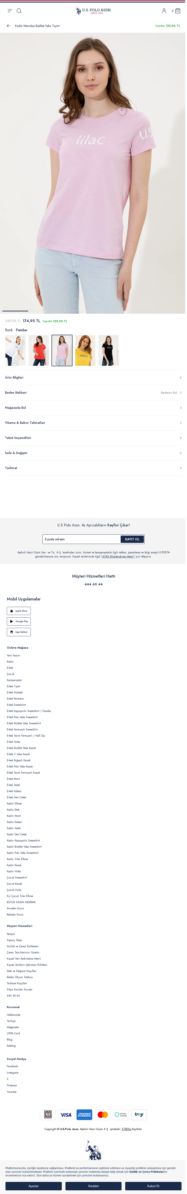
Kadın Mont (14, 816)
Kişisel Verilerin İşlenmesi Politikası (27, 965)
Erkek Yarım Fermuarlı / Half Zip (26, 736)
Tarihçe (11, 1021)
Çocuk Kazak (14, 884)
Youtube (11, 1092)
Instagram (12, 1072)
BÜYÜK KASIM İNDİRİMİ (21, 902)
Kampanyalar (14, 680)
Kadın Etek (13, 810)
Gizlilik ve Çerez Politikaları (23, 946)
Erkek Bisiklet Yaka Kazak (21, 748)
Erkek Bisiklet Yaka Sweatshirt (24, 723)
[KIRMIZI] (38, 350)
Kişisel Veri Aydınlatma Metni (24, 959)
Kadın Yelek (14, 828)
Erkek (10, 668)
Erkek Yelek (13, 785)
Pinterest (12, 1085)
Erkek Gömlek (15, 692)
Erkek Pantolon (15, 699)
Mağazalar (13, 1027)
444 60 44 (93, 584)
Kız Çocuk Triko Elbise (20, 896)
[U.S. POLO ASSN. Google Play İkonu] (93, 621)
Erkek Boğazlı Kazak (18, 760)
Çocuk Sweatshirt (17, 878)
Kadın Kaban (14, 822)
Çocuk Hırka (14, 890)
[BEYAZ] (15, 350)
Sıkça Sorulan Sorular (19, 989)
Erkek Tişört (13, 686)
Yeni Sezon (13, 655)
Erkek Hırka (13, 742)
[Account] (164, 10)
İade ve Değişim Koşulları (21, 971)
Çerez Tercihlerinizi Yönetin (23, 952)
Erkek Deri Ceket (16, 797)
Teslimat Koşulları (17, 983)
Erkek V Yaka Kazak (18, 754)
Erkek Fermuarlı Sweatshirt (22, 729)
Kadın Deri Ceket (17, 834)
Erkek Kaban (14, 791)
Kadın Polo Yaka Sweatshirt (22, 853)
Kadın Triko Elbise (17, 859)
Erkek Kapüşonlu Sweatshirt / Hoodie (29, 711)
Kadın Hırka (14, 871)
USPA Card (13, 1033)
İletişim (11, 934)
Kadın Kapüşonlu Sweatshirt (23, 840)
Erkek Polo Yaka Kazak (20, 766)
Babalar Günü (15, 915)
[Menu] (10, 10)
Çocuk (10, 674)
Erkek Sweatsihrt (16, 705)
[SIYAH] (108, 350)
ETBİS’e (127, 1129)
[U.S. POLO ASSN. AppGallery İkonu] (93, 632)
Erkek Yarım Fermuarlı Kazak (23, 773)
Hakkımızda (13, 1015)
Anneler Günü (15, 908)
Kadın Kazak (14, 865)
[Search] (19, 10)
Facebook (12, 1066)
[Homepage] (93, 10)
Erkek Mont (13, 779)
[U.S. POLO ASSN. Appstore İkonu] (93, 611)
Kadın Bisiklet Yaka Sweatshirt (24, 847)
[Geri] (8, 25)
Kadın (10, 662)
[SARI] (85, 350)
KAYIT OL (132, 539)
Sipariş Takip (14, 940)
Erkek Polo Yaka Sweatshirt (22, 717)
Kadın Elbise (14, 803)
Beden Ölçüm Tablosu (20, 977)
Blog (9, 1039)
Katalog (11, 1046)
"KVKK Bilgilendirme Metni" (118, 557)
